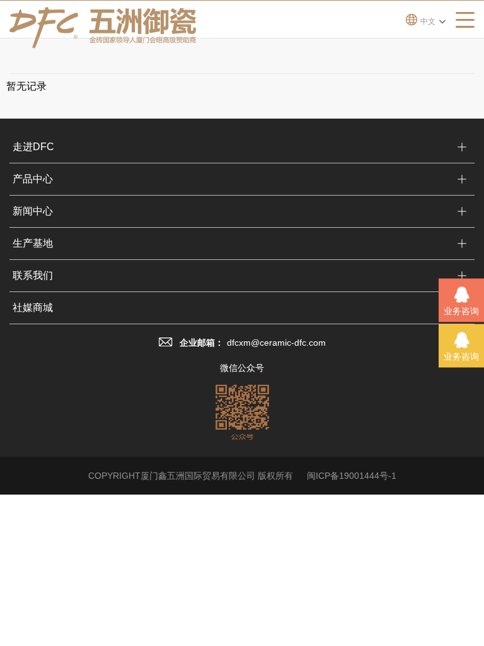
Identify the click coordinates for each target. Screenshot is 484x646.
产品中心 (33, 178)
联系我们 (33, 275)
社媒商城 (33, 307)
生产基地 (33, 243)
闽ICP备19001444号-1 (351, 476)
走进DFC (33, 146)
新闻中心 (33, 211)
